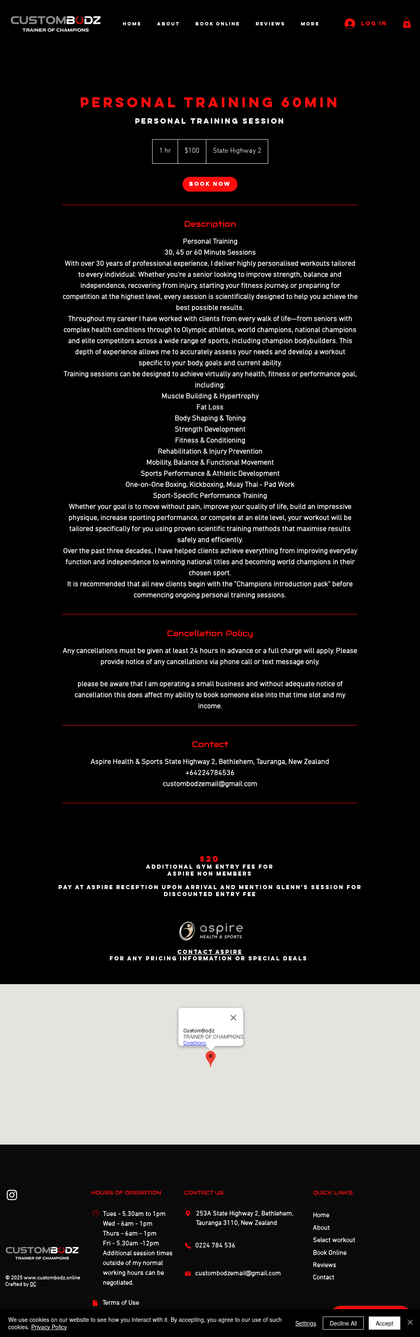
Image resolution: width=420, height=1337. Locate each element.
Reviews (324, 1265)
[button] (407, 23)
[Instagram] (12, 1195)
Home (321, 1215)
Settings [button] (305, 1323)
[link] (210, 184)
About (321, 1228)
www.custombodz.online (52, 1278)
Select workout (334, 1240)
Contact (323, 1278)
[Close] (410, 1323)
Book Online (330, 1253)
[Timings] (97, 1213)
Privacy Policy (49, 1327)
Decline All (343, 1323)
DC (33, 1284)
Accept (384, 1323)
